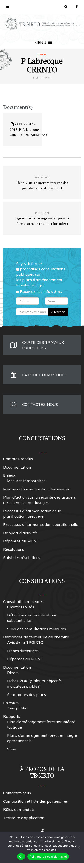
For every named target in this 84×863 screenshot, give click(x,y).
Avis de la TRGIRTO (25, 642)
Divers (42, 54)
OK (21, 856)
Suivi (11, 749)
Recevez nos (40, 291)
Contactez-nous (17, 792)
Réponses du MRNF (21, 541)
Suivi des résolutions (21, 557)
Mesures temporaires (26, 480)
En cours (11, 702)
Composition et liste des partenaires (35, 801)
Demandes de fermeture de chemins (36, 637)
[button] (65, 6)
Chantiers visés (20, 606)
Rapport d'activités (20, 532)
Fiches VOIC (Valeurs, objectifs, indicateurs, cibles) (34, 683)
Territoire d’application (23, 817)
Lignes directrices (23, 650)
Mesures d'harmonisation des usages (36, 489)
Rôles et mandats (19, 809)
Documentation (17, 467)
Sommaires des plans (26, 694)
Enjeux (9, 475)
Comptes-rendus (18, 458)
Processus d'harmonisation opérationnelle (40, 524)
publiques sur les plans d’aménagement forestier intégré (40, 277)
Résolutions (13, 549)
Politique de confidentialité (48, 856)
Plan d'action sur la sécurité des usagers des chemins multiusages (39, 500)
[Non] (78, 847)
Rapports (11, 716)
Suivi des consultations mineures (36, 628)
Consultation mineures (23, 601)
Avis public (17, 708)
